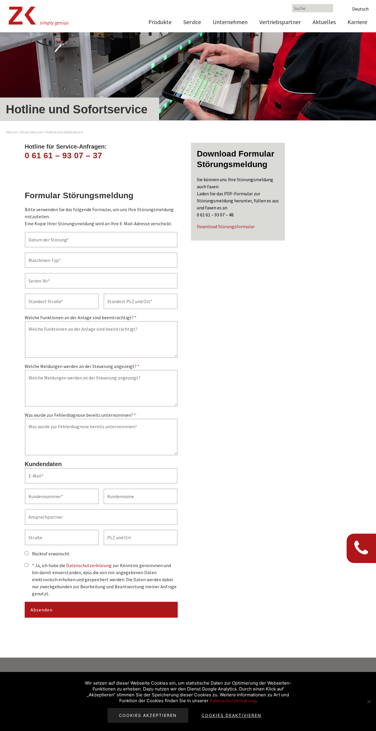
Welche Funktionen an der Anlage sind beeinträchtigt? (81, 317)
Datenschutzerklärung (89, 565)
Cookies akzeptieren (148, 715)
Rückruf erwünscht (51, 554)
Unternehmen (230, 22)
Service (192, 22)
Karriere (357, 22)
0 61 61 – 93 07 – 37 (63, 155)
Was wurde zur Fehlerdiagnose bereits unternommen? (80, 415)
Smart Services (31, 132)
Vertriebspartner (280, 22)
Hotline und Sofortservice (64, 132)
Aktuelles (324, 22)
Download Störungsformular (226, 226)
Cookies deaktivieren (231, 715)
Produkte (160, 22)
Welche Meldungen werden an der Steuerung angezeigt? (82, 366)
